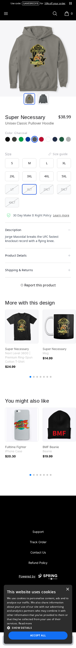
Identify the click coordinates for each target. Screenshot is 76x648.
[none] (58, 154)
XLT (29, 189)
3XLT (64, 189)
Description (13, 230)
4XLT (12, 202)
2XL (12, 176)
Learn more (61, 215)
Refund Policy (38, 563)
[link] (21, 326)
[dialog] (38, 614)
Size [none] (8, 154)
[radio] (12, 163)
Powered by (27, 576)
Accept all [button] (38, 635)
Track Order (38, 542)
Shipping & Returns (19, 270)
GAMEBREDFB (30, 3)
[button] (38, 628)
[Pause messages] (70, 3)
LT (12, 189)
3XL (29, 176)
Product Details (16, 255)
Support (38, 531)
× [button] (67, 589)
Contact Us (38, 552)
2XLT (46, 189)
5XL (64, 176)
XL (64, 163)
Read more (25, 623)
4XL (46, 176)
